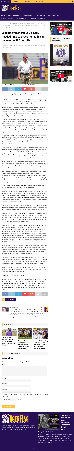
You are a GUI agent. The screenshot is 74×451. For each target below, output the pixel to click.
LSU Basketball (28, 15)
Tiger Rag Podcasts (7, 19)
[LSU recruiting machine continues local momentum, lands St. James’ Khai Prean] (9, 332)
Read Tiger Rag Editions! (37, 19)
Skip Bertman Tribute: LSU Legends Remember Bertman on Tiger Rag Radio (66, 422)
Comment (5, 365)
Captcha (4, 399)
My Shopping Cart (38, 1)
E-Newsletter (15, 1)
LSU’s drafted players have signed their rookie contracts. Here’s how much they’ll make (25, 344)
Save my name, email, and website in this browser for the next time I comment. (25, 395)
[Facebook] (68, 1)
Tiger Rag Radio (21, 19)
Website (4, 389)
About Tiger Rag (26, 1)
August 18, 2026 (44, 432)
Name (4, 378)
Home (3, 15)
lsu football (10, 299)
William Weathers (21, 45)
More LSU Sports (53, 15)
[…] (51, 442)
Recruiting (13, 24)
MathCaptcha (8, 402)
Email (4, 384)
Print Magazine (5, 1)
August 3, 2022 (8, 45)
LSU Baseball (41, 15)
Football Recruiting (36, 45)
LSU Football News (14, 15)
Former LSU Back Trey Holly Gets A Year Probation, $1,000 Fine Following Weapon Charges (40, 344)
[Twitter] (72, 1)
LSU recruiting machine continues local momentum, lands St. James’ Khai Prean (8, 341)
